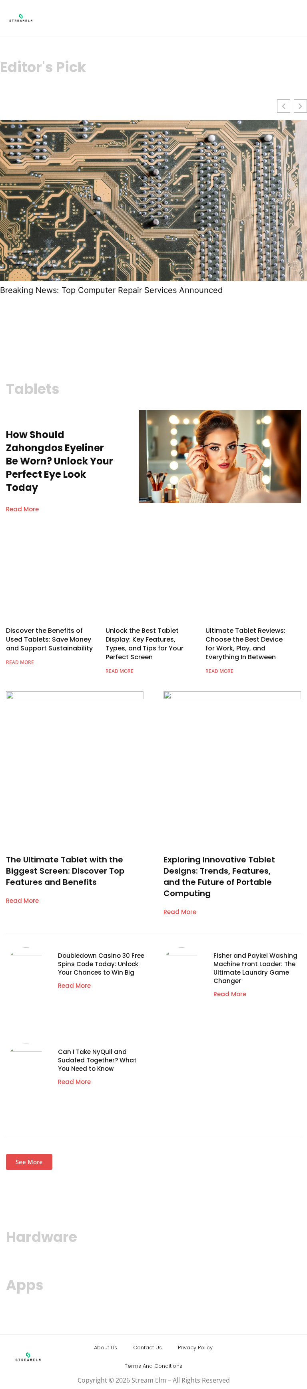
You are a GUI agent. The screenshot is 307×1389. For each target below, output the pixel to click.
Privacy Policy (195, 1347)
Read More (22, 509)
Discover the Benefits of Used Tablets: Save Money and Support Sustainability (49, 639)
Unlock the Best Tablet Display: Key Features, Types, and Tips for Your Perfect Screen (144, 644)
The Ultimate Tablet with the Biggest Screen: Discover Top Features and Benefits (65, 871)
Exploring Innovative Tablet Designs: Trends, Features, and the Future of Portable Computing (219, 876)
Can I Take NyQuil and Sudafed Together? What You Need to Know (97, 1060)
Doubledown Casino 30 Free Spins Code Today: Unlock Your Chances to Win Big (101, 964)
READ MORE (20, 662)
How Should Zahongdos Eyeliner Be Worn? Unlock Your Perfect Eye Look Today (59, 461)
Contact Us (147, 1347)
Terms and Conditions (153, 1366)
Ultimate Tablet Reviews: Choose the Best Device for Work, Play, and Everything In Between (245, 644)
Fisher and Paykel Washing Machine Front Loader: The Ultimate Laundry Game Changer (255, 968)
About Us (105, 1347)
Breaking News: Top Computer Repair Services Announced (111, 290)
